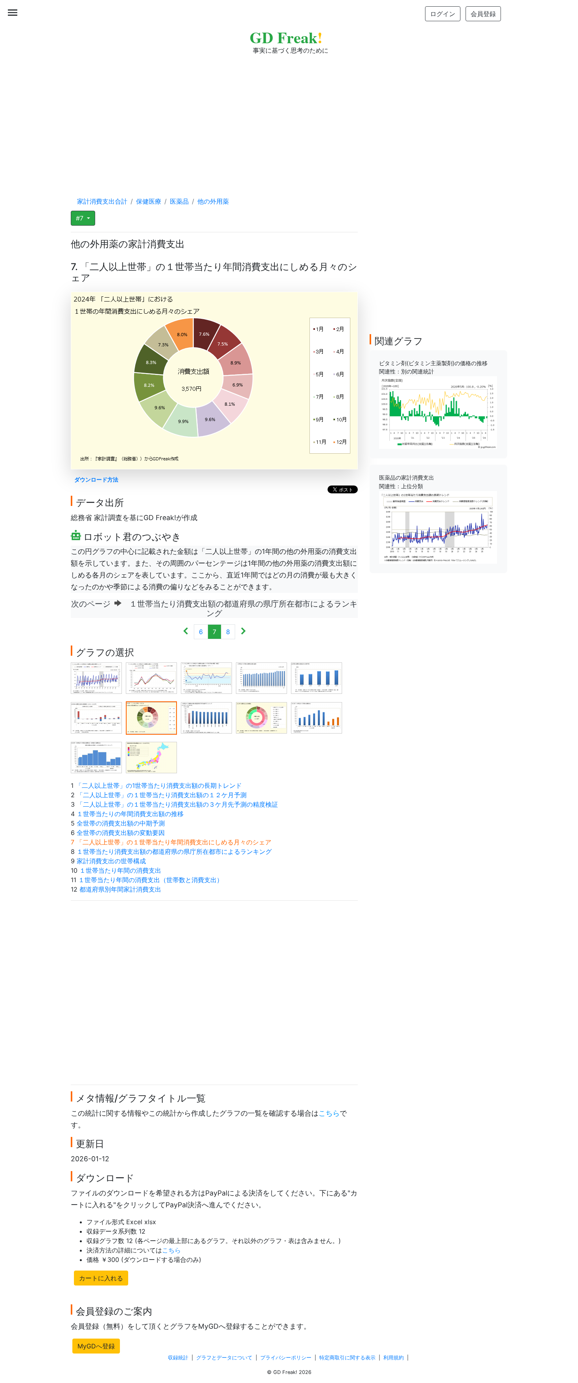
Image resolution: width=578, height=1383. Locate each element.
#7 (80, 218)
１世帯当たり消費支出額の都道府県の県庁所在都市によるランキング (174, 851)
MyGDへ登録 (96, 1346)
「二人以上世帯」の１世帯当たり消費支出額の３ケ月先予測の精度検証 (177, 804)
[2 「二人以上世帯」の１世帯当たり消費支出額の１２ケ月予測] (151, 678)
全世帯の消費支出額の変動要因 (121, 833)
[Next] (243, 631)
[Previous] (185, 631)
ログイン (442, 14)
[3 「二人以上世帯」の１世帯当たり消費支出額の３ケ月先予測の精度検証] (206, 678)
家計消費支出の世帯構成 (111, 861)
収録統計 (178, 1358)
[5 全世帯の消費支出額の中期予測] (316, 678)
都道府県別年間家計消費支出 (120, 889)
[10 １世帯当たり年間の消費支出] (316, 717)
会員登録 (483, 14)
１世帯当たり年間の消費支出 (120, 870)
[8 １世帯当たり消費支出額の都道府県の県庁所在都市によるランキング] (206, 717)
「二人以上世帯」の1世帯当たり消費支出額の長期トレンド (158, 785)
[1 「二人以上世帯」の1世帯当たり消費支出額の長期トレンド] (96, 678)
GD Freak (286, 37)
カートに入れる (101, 1278)
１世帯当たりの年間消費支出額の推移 (130, 814)
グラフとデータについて (224, 1358)
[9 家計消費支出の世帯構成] (261, 717)
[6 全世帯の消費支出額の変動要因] (96, 717)
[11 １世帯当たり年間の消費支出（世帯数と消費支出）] (96, 757)
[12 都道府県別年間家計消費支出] (151, 757)
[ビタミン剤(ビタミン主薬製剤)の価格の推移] (438, 412)
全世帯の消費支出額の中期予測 (121, 823)
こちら (329, 1113)
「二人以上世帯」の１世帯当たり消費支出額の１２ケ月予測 (162, 795)
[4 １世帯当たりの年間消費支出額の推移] (261, 678)
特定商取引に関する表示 (347, 1358)
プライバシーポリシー (285, 1358)
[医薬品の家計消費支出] (438, 527)
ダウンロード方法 (96, 479)
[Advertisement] (289, 118)
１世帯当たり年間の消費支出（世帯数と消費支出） (150, 880)
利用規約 (393, 1358)
